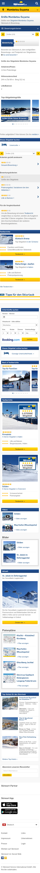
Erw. (3, 329)
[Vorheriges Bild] (4, 380)
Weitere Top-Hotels (9, 759)
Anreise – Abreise (8, 313)
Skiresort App (7, 798)
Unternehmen (26, 838)
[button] (11, 340)
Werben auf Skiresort (10, 849)
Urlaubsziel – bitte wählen (11, 321)
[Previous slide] (2, 110)
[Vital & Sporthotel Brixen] (6, 723)
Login (23, 844)
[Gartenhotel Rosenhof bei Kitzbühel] (6, 703)
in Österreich (21, 489)
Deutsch (10, 825)
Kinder (12, 329)
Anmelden (7, 775)
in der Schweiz (32, 242)
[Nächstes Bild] (36, 380)
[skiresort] (20, 3)
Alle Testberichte (6, 287)
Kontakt (4, 833)
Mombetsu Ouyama (17, 10)
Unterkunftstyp (30, 329)
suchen (29, 339)
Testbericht (28, 213)
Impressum (5, 838)
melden (35, 134)
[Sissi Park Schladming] (6, 742)
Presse (4, 844)
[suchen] (36, 3)
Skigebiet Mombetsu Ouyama (22, 20)
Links (23, 833)
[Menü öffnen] (3, 3)
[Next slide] (37, 110)
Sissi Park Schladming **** (27, 738)
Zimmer (20, 329)
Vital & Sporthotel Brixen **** (26, 719)
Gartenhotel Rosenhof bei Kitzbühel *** (27, 698)
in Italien (30, 267)
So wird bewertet (9, 55)
